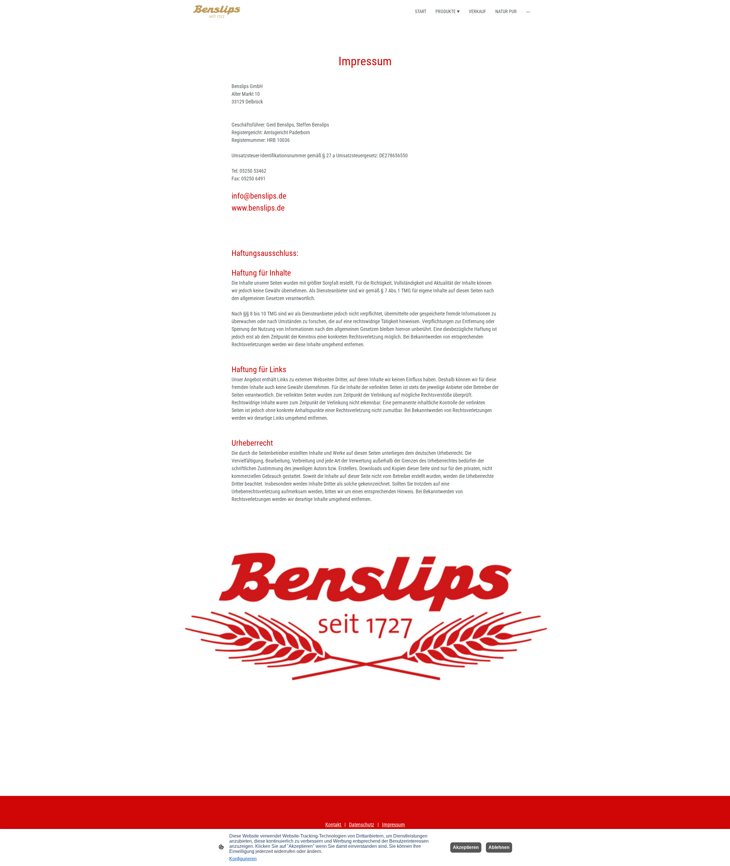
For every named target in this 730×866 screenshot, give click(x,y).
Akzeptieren (466, 847)
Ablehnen (499, 847)
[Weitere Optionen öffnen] (528, 11)
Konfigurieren (243, 858)
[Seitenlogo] (216, 11)
